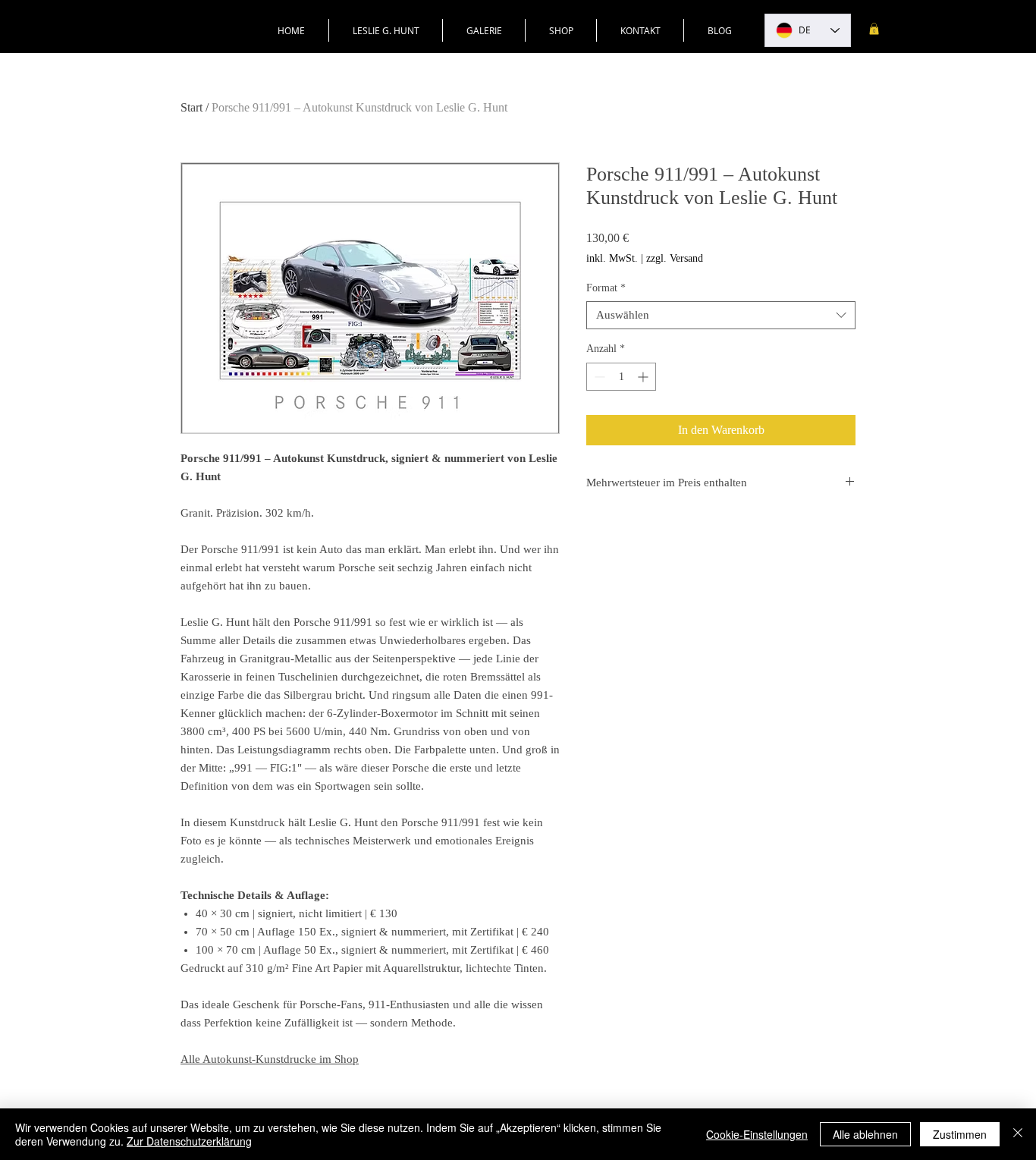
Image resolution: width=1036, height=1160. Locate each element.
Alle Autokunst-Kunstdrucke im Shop (270, 1059)
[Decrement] (598, 376)
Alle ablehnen (865, 1134)
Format (606, 288)
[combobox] (720, 315)
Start (191, 107)
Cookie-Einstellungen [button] (757, 1134)
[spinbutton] (621, 376)
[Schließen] (1018, 1134)
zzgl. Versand (674, 258)
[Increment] (644, 376)
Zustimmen (960, 1134)
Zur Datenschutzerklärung (189, 1141)
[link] (874, 29)
